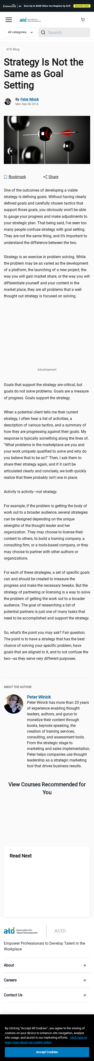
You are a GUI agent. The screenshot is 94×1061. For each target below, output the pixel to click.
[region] (47, 1037)
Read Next (21, 856)
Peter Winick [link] (29, 99)
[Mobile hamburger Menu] (8, 20)
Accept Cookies (47, 1052)
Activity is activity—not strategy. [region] (30, 491)
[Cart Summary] (84, 20)
